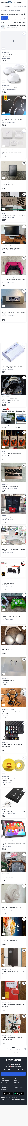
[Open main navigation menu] (24, 2)
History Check (5, 1085)
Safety (16, 1085)
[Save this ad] (24, 33)
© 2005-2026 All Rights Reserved (9, 1097)
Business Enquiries (6, 1082)
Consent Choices (18, 1087)
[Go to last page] (25, 1049)
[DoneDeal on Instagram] (22, 1069)
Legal (2, 1099)
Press (15, 1078)
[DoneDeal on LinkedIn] (18, 1069)
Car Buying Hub (5, 1080)
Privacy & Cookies (9, 1099)
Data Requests (5, 1087)
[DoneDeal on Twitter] (9, 1069)
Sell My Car (17, 1082)
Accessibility (4, 1089)
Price (17, 18)
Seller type (23, 18)
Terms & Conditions (20, 1099)
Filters (5, 18)
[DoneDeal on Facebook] (5, 1069)
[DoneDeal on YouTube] (13, 1069)
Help (15, 1080)
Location (11, 18)
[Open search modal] (14, 2)
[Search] (2, 10)
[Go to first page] (2, 1049)
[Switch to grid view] (15, 22)
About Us (3, 1078)
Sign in (13, 1074)
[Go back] (2, 7)
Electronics (8, 6)
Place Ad (19, 2)
